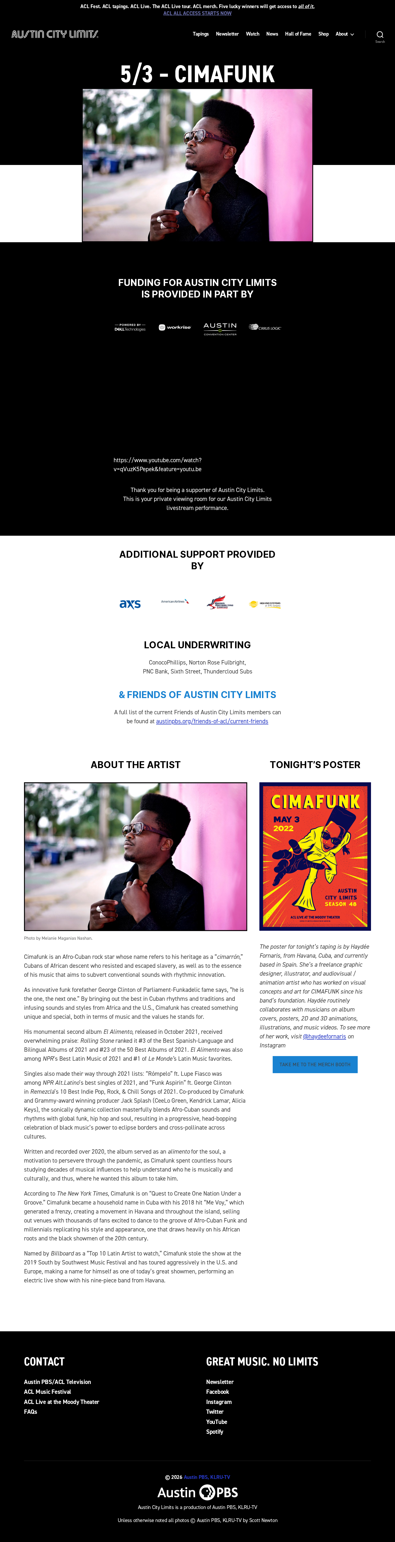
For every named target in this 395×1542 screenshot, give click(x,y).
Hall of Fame (298, 34)
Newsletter (227, 34)
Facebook (217, 1392)
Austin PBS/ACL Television (57, 1382)
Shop (323, 34)
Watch (252, 34)
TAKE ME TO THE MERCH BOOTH (315, 1064)
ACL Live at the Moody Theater (61, 1402)
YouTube (216, 1422)
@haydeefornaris (324, 1036)
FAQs (30, 1412)
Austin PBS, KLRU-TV (207, 1477)
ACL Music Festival (47, 1392)
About (342, 34)
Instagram (219, 1402)
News (272, 34)
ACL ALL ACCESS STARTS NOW (197, 13)
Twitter (215, 1412)
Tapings (201, 34)
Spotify (214, 1432)
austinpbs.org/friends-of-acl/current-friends (212, 721)
